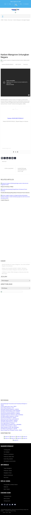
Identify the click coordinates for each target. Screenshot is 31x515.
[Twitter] (15, 152)
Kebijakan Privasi (8, 473)
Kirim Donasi (7, 498)
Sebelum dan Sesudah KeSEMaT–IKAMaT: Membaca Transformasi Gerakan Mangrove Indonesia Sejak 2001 (15, 269)
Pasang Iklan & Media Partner (11, 484)
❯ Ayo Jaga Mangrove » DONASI (7, 423)
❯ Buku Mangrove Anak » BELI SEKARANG (10, 427)
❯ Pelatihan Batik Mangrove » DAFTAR (9, 421)
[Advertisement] (15, 37)
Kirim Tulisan (7, 489)
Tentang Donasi (7, 496)
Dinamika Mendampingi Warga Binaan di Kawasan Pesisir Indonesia (15, 192)
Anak (5, 4)
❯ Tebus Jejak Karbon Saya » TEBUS (8, 406)
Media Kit (6, 487)
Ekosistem (26, 4)
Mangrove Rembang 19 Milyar (7, 186)
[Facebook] (13, 152)
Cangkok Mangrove (5, 200)
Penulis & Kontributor (9, 454)
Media (5, 20)
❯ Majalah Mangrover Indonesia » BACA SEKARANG (12, 414)
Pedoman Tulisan (8, 470)
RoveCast (10, 20)
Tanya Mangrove (8, 468)
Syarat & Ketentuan (8, 475)
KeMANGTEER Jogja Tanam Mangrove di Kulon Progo (22, 170)
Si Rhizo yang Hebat (9, 168)
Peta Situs (6, 477)
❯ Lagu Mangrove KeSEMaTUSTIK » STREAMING (11, 424)
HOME (2, 20)
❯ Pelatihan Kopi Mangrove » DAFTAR (9, 428)
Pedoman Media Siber (9, 456)
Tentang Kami (7, 449)
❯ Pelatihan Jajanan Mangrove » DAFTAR (9, 416)
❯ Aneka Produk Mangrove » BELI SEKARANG (10, 410)
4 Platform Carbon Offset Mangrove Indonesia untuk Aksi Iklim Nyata (15, 272)
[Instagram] (17, 152)
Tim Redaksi (6, 452)
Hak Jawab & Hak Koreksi (10, 461)
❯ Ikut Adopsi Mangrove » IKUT (7, 407)
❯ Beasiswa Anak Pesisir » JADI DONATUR (10, 419)
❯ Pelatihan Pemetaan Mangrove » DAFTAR (10, 412)
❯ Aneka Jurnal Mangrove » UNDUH (8, 417)
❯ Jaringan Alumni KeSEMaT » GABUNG (9, 420)
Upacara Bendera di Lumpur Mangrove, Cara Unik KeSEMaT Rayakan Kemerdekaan (16, 265)
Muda (10, 4)
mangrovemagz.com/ (6, 148)
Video (10, 512)
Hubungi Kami (7, 501)
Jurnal (4, 512)
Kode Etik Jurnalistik (8, 459)
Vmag (14, 510)
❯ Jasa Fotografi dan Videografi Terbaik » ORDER (11, 430)
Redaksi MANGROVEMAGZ (7, 64)
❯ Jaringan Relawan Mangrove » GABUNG (10, 409)
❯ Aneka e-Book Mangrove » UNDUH (9, 426)
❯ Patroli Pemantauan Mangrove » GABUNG (10, 413)
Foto (7, 512)
